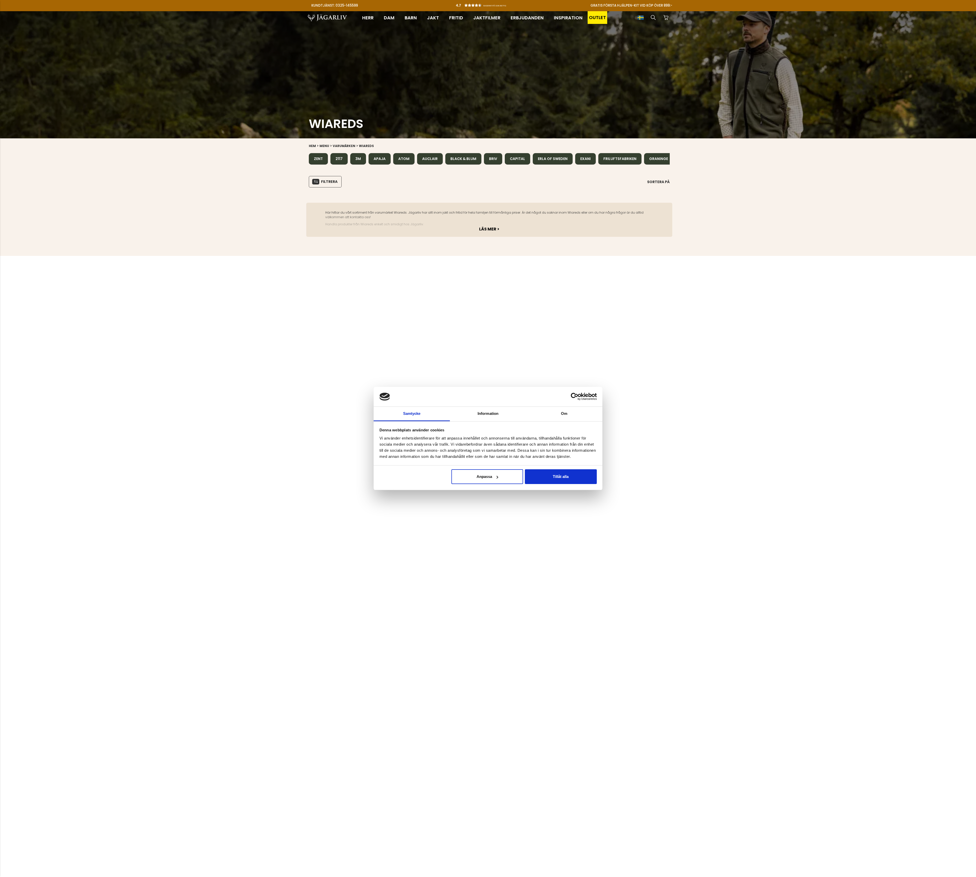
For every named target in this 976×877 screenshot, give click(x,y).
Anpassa (484, 476)
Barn (411, 17)
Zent (318, 158)
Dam (389, 17)
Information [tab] (488, 413)
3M (358, 158)
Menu (324, 146)
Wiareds (366, 146)
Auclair (430, 158)
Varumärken (344, 146)
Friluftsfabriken (619, 158)
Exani (585, 158)
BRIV (493, 158)
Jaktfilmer (486, 17)
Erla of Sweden (553, 158)
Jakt (433, 17)
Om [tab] (564, 413)
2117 (339, 158)
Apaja (380, 158)
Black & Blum (463, 158)
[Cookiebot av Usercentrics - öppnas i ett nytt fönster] (574, 396)
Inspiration (568, 17)
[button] (489, 4)
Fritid (456, 17)
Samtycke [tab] (412, 413)
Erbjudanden (527, 17)
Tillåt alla (561, 476)
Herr (368, 17)
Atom (403, 158)
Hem (312, 146)
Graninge (658, 158)
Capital (517, 158)
